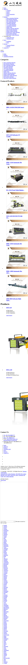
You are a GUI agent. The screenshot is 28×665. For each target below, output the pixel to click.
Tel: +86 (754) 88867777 (9, 435)
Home (4, 8)
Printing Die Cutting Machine (13, 32)
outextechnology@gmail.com (10, 440)
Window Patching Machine (12, 28)
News (4, 40)
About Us (5, 9)
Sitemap (24, 471)
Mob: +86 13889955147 (9, 437)
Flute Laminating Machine (12, 18)
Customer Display (10, 45)
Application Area (10, 37)
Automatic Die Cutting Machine (8, 474)
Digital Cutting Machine (11, 31)
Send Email (3, 480)
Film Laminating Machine (12, 20)
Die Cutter (7, 475)
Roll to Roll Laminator (11, 33)
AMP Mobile (4, 472)
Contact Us (6, 47)
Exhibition (8, 41)
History (8, 13)
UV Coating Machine (11, 24)
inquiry (10, 315)
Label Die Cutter (14, 475)
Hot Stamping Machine (11, 19)
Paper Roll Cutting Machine (12, 35)
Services (5, 44)
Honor (7, 15)
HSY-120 (9, 307)
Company (8, 10)
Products (5, 17)
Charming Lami (9, 38)
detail (7, 315)
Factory (8, 11)
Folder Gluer (9, 27)
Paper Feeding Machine (11, 29)
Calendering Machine (11, 26)
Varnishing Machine (10, 23)
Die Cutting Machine (11, 22)
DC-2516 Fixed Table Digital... (15, 190)
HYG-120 (9, 370)
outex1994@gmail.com (12, 439)
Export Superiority (10, 14)
